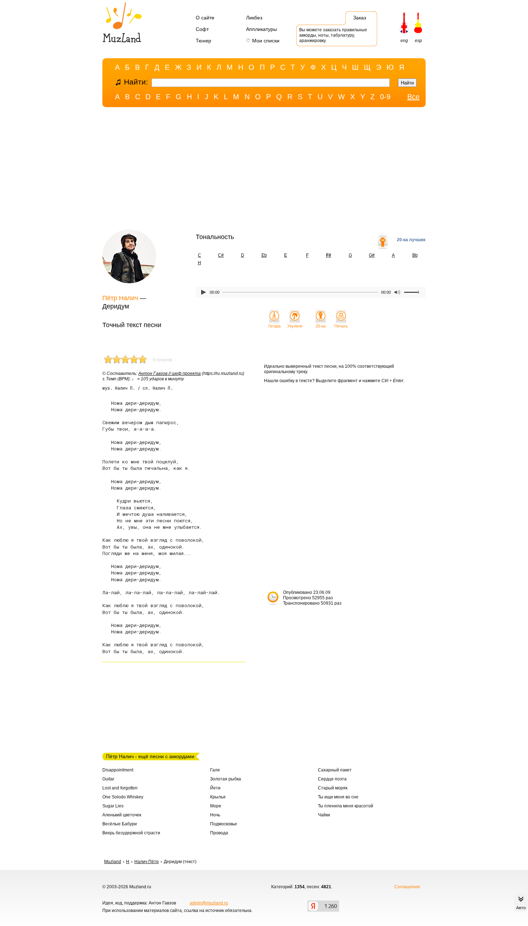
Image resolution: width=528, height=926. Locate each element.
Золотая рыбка (225, 778)
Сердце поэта (332, 778)
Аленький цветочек (121, 814)
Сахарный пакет (335, 770)
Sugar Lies (113, 805)
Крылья (218, 796)
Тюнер (203, 40)
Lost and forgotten (120, 787)
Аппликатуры (261, 29)
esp (418, 40)
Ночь (215, 814)
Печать (341, 326)
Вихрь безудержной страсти (131, 832)
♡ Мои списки (262, 40)
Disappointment (117, 770)
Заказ (359, 17)
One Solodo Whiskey (122, 796)
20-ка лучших (411, 239)
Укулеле (294, 326)
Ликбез (254, 17)
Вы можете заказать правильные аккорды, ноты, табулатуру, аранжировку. (333, 35)
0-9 (385, 97)
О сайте (205, 17)
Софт (202, 29)
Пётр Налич (120, 298)
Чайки (324, 814)
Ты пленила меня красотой (345, 805)
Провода (219, 832)
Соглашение (407, 886)
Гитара (274, 326)
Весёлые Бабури (119, 823)
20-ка (320, 326)
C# (221, 255)
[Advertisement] (264, 170)
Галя (215, 770)
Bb (415, 255)
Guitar (108, 778)
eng (404, 40)
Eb (264, 255)
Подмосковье (223, 823)
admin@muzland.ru (209, 903)
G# (372, 255)
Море (215, 805)
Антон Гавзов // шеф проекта (169, 373)
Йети (215, 787)
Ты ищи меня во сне (338, 796)
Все (413, 97)
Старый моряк (332, 787)
